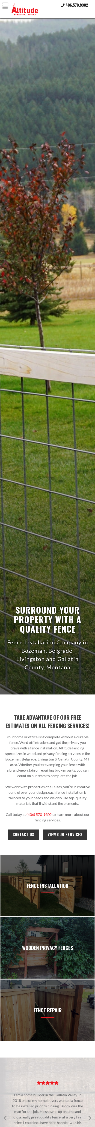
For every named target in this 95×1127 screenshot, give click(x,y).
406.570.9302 (76, 5)
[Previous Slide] (5, 1117)
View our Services (65, 834)
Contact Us (23, 834)
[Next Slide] (90, 1117)
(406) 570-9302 (39, 814)
